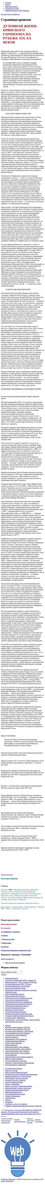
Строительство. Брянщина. (15, 1018)
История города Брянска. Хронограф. (19, 1031)
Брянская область (11, 7)
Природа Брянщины (12, 1096)
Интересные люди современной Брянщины (21, 1074)
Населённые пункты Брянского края (18, 998)
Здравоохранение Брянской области (18, 1004)
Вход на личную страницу (15, 963)
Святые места (10, 1098)
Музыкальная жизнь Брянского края (18, 1014)
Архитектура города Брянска (16, 1035)
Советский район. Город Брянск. (17, 1051)
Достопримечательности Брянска (17, 1033)
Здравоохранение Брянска (15, 1041)
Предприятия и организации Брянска (19, 1057)
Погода (8, 1100)
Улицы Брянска (11, 1055)
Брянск (7, 5)
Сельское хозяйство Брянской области (19, 1016)
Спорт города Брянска (13, 1043)
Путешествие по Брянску (10, 14)
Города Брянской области (14, 994)
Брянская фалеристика (13, 1092)
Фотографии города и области (16, 1078)
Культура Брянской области (15, 1008)
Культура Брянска (11, 1037)
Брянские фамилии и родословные (18, 1076)
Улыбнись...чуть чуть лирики (16, 1104)
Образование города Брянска (16, 1039)
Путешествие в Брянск (13, 1068)
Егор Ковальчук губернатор (15, 1065)
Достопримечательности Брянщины (18, 1002)
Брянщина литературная (14, 1010)
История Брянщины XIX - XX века (18, 984)
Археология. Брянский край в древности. (20, 980)
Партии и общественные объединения (19, 1063)
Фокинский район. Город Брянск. (17, 1053)
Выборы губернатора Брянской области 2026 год (23, 1106)
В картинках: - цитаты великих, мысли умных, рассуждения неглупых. (22, 1021)
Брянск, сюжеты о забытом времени (18, 1086)
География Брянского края (15, 1094)
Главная (8, 3)
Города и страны (11, 1070)
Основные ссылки (12, 9)
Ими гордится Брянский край (16, 1072)
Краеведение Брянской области (17, 1090)
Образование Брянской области (17, 1006)
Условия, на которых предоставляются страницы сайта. (7, 1120)
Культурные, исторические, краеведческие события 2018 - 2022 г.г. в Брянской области (22, 907)
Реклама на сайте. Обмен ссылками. (30, 1120)
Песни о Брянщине (12, 1084)
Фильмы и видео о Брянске (15, 1080)
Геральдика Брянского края (15, 988)
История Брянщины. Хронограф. (17, 986)
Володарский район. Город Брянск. (18, 1049)
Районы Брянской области (15, 996)
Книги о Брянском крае (14, 1082)
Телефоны (9, 1102)
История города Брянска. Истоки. (17, 1027)
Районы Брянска (11, 1045)
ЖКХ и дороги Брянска (14, 1059)
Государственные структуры (15, 1061)
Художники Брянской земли (15, 1012)
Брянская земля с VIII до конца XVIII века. (21, 982)
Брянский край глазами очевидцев (18, 1088)
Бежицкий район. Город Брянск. (17, 1047)
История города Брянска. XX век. (17, 1029)
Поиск (3, 972)
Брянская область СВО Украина (17, 10)
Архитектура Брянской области (17, 1000)
